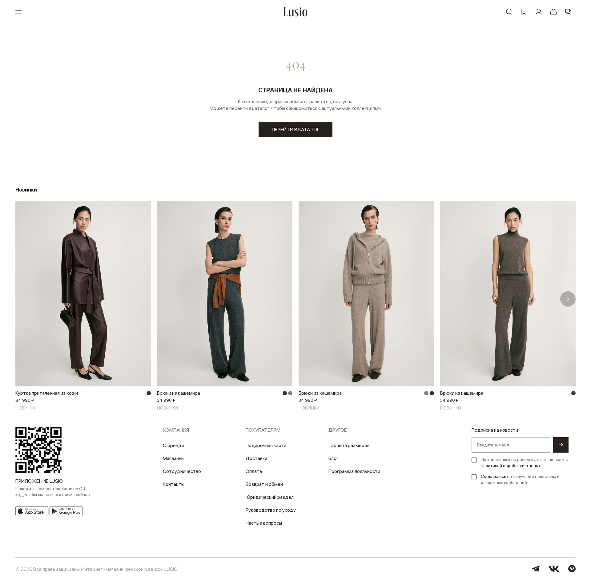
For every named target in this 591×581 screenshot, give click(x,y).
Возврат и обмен (264, 484)
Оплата (254, 471)
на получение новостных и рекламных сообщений (520, 479)
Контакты (173, 484)
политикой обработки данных (511, 465)
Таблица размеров (349, 445)
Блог (333, 458)
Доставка (256, 458)
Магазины (173, 458)
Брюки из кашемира (178, 393)
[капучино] (290, 393)
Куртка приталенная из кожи (46, 393)
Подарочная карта (266, 445)
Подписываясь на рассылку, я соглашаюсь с (524, 462)
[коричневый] (573, 393)
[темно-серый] (285, 393)
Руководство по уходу (271, 510)
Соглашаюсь (493, 476)
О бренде (173, 445)
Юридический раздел (270, 497)
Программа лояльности (354, 471)
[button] (23, 299)
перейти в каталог (296, 129)
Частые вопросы (264, 523)
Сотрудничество (182, 471)
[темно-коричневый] (149, 393)
